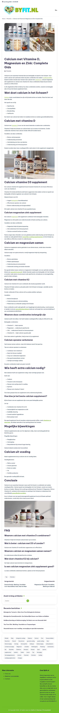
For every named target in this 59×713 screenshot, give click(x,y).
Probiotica (18, 649)
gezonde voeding (31, 641)
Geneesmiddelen (50, 638)
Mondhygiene (35, 646)
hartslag (16, 643)
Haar (48, 641)
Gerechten (7, 641)
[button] (27, 601)
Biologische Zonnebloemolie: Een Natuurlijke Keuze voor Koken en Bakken (26, 616)
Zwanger (20, 658)
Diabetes (30, 638)
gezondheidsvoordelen (19, 493)
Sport (38, 649)
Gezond (14, 641)
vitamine (19, 655)
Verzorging (39, 652)
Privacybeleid (47, 710)
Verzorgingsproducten (10, 655)
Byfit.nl (33, 710)
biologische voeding (20, 638)
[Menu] (56, 10)
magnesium (14, 216)
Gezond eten (21, 641)
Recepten (26, 649)
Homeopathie (24, 643)
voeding (40, 655)
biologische (15, 200)
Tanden (22, 652)
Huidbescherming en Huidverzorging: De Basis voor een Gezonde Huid (25, 620)
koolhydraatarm (49, 643)
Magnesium (19, 646)
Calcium (6, 97)
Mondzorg (42, 646)
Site (38, 710)
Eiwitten (36, 638)
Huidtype (32, 643)
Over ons (7, 673)
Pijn (5, 649)
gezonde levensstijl (16, 272)
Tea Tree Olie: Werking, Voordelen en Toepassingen (20, 624)
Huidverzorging (40, 643)
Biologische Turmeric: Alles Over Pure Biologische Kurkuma (22, 612)
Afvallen (6, 638)
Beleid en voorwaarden (12, 676)
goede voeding (40, 641)
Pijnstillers (11, 649)
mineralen (26, 646)
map (40, 710)
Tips (6, 577)
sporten (44, 649)
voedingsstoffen (47, 77)
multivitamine (50, 646)
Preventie (8, 55)
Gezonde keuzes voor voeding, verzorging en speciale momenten (24, 628)
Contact (7, 679)
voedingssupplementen (10, 658)
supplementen (8, 652)
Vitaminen (26, 655)
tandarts (16, 652)
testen (28, 652)
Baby (12, 638)
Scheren (33, 649)
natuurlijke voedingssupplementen (32, 237)
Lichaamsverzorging (9, 646)
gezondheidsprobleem (22, 309)
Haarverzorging (8, 643)
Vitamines (12, 577)
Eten (42, 638)
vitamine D (38, 79)
